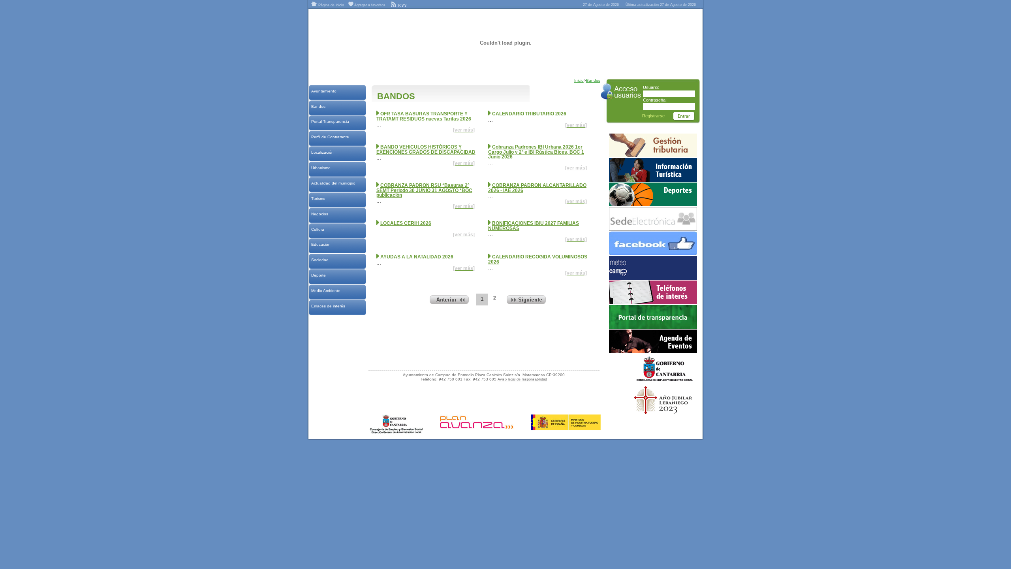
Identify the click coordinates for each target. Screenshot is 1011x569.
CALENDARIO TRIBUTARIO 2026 (529, 113)
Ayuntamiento (323, 91)
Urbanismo (320, 168)
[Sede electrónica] (653, 229)
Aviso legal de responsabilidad (522, 379)
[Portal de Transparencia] (653, 327)
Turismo (318, 198)
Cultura (317, 229)
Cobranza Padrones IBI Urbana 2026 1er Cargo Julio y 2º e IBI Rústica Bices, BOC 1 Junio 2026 (536, 152)
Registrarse (653, 115)
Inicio (579, 80)
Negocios (319, 214)
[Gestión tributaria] (653, 155)
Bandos (318, 106)
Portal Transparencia (330, 121)
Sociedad (319, 260)
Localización (322, 152)
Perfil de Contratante (330, 137)
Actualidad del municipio (333, 183)
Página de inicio (330, 5)
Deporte (318, 275)
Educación (320, 244)
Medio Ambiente (325, 290)
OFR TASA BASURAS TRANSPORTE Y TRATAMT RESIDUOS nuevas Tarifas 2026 (423, 116)
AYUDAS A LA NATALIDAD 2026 (416, 256)
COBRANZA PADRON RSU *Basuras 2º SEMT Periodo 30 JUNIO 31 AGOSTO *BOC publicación (424, 190)
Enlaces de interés (328, 306)
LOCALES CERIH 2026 (405, 223)
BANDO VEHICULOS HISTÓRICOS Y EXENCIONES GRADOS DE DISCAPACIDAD (425, 149)
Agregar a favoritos (369, 5)
